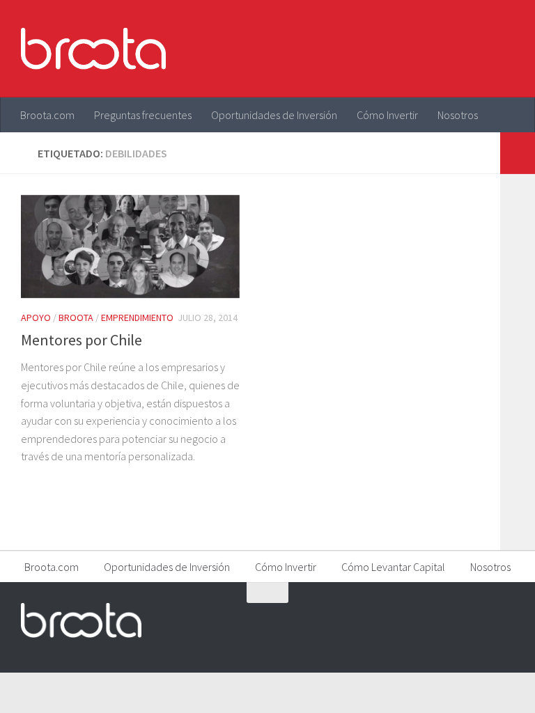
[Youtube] (479, 619)
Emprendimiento (137, 317)
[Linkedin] (504, 619)
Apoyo (36, 317)
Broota (76, 317)
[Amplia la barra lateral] (517, 153)
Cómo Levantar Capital (393, 567)
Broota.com (47, 115)
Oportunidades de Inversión (274, 115)
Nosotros (457, 115)
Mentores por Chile (81, 340)
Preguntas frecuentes (143, 115)
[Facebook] (429, 619)
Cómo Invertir (387, 115)
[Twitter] (454, 619)
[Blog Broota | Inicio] (93, 49)
